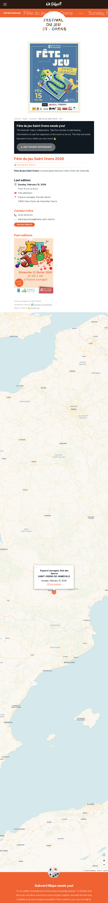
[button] (36, 567)
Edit (60, 119)
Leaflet (105, 871)
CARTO (99, 871)
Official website (24, 225)
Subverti (17, 119)
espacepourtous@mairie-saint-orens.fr (36, 219)
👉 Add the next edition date (36, 147)
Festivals (32, 119)
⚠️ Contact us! (34, 308)
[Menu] (5, 4)
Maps (25, 119)
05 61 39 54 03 (25, 215)
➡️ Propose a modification (41, 304)
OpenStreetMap (91, 871)
